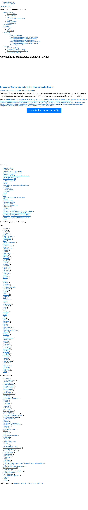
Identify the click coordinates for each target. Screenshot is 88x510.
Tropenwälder (7, 460)
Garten (2, 104)
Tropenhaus (15, 105)
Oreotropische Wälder (9, 429)
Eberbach (6, 265)
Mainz (5, 319)
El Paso (5, 268)
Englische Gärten (53, 99)
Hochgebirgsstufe (8, 411)
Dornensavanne (7, 389)
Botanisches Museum (54, 102)
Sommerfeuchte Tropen (9, 441)
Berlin (14, 102)
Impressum (6, 191)
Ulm (4, 364)
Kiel (4, 308)
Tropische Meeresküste (9, 468)
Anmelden (40, 483)
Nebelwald (6, 428)
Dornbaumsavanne (8, 384)
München (6, 328)
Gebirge (5, 401)
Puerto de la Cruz (8, 338)
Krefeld (5, 313)
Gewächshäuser (8, 104)
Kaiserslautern (7, 304)
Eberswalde (6, 267)
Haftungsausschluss (8, 189)
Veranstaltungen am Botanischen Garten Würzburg (17, 216)
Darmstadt (6, 258)
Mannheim (6, 321)
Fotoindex (6, 186)
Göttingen (6, 284)
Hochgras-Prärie (7, 412)
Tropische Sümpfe (8, 469)
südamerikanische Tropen (10, 446)
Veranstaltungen (7, 206)
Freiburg (5, 278)
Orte (4, 196)
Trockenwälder (7, 455)
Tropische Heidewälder (9, 465)
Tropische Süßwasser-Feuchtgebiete (13, 471)
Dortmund (6, 259)
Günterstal (6, 290)
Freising (5, 279)
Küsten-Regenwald (8, 418)
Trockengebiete (7, 454)
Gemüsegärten (83, 99)
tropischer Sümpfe (8, 474)
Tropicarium (6, 461)
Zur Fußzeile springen (9, 3)
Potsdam (5, 336)
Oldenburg (6, 333)
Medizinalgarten (36, 101)
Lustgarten (28, 101)
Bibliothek (19, 102)
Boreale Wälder (7, 381)
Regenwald (6, 437)
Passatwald (6, 432)
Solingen (5, 350)
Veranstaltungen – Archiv (10, 209)
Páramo (5, 431)
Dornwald (6, 395)
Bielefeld (5, 250)
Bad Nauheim (7, 238)
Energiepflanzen (65, 102)
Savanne (5, 440)
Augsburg (6, 233)
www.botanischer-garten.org (28, 483)
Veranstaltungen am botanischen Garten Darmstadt (17, 213)
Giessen (5, 282)
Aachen (5, 228)
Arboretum (19, 99)
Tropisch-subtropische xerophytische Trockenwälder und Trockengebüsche (23, 463)
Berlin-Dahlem (7, 248)
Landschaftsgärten (13, 101)
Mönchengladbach (8, 327)
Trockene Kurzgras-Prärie (10, 451)
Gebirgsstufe (6, 403)
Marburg (5, 322)
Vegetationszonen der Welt (10, 205)
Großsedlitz (6, 288)
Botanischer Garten (5, 6)
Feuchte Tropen (7, 397)
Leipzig (5, 316)
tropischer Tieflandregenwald (11, 475)
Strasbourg (6, 356)
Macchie (5, 420)
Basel (4, 241)
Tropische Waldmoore (9, 472)
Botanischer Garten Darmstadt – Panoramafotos (16, 176)
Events (5, 182)
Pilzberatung (79, 104)
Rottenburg (6, 342)
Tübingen (6, 362)
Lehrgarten (22, 101)
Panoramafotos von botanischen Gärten (14, 197)
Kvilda (5, 315)
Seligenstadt (6, 349)
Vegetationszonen (8, 203)
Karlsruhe (6, 305)
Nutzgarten (44, 101)
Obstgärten (51, 101)
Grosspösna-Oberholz (9, 287)
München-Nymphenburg (10, 330)
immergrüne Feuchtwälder (10, 417)
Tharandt (5, 359)
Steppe (5, 443)
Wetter (5, 219)
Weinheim (6, 367)
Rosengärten (67, 101)
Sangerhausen (7, 345)
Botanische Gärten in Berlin (44, 110)
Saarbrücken (6, 344)
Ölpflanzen (58, 104)
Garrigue (5, 400)
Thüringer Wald (7, 361)
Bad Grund (6, 234)
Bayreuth (5, 244)
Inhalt (5, 193)
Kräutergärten (3, 101)
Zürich (5, 372)
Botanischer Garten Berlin (41, 102)
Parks (62, 101)
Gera (4, 281)
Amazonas (6, 378)
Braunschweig (7, 253)
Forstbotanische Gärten (72, 99)
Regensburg (6, 339)
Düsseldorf (6, 264)
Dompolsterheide (8, 383)
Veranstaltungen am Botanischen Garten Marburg (16, 214)
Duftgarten (45, 99)
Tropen (5, 458)
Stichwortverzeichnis (9, 202)
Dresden (5, 261)
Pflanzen (5, 199)
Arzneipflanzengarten (6, 102)
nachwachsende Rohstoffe (30, 104)
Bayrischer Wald (7, 245)
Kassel (5, 307)
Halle (4, 292)
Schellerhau (6, 347)
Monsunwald (7, 426)
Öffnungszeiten (50, 104)
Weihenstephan (7, 365)
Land (4, 194)
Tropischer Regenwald (38, 105)
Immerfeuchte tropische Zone (11, 414)
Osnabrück (6, 335)
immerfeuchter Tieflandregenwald (12, 415)
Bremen (5, 255)
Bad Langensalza (8, 236)
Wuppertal (6, 369)
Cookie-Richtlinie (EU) (9, 179)
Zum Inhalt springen (8, 2)
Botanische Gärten (8, 168)
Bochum (5, 251)
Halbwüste (6, 406)
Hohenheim (6, 299)
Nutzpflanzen (42, 104)
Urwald (5, 477)
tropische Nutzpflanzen (25, 105)
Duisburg (6, 262)
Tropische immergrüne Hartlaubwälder (13, 466)
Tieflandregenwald (8, 449)
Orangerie (57, 101)
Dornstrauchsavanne (9, 394)
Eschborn (6, 273)
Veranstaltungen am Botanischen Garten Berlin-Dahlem (18, 211)
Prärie (5, 434)
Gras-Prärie (6, 404)
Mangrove (6, 421)
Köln (4, 310)
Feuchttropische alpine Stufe (11, 398)
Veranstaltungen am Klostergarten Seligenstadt (16, 217)
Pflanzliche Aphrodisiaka (69, 104)
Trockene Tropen (8, 452)
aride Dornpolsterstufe (9, 380)
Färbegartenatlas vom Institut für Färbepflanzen (16, 185)
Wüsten (5, 480)
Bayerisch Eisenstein (9, 242)
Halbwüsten (6, 408)
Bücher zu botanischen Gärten (11, 177)
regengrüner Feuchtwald (10, 435)
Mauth (5, 324)
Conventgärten (37, 99)
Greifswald (6, 285)
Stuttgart (5, 358)
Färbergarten (61, 99)
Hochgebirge (6, 409)
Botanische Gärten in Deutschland (12, 171)
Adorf (5, 230)
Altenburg (6, 231)
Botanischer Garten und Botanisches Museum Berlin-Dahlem (27, 87)
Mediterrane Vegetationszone (11, 423)
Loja (4, 318)
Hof (4, 298)
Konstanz (6, 312)
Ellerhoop (6, 270)
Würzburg (6, 370)
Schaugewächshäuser (6, 105)
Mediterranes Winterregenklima (11, 424)
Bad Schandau (7, 239)
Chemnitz (6, 256)
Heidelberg (6, 296)
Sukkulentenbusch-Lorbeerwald (12, 448)
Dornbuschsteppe (8, 387)
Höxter (5, 301)
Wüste (5, 478)
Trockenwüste (7, 457)
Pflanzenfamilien (8, 200)
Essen (5, 275)
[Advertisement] (44, 72)
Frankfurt (6, 276)
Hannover (6, 295)
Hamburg (6, 293)
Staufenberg (6, 353)
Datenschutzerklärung (9, 180)
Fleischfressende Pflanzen (78, 102)
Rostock (5, 341)
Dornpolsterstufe (7, 391)
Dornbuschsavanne (8, 386)
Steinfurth (6, 355)
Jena (4, 302)
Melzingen (6, 325)
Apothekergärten (10, 99)
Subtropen (6, 445)
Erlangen (5, 271)
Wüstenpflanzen (49, 105)
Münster (5, 332)
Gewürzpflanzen (18, 104)
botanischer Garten (27, 99)
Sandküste (6, 438)
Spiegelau (6, 352)
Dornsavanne (7, 392)
